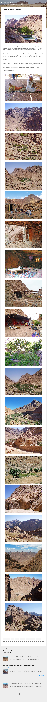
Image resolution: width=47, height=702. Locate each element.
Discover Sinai (8, 3)
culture (12, 639)
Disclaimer (22, 696)
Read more (41, 662)
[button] (43, 10)
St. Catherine (32, 639)
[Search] (45, 3)
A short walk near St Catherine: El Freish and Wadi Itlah (16, 679)
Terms (25, 696)
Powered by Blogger (24, 693)
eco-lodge (17, 639)
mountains (22, 639)
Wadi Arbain (38, 639)
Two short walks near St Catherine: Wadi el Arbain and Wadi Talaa (18, 665)
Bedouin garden (7, 639)
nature (27, 639)
